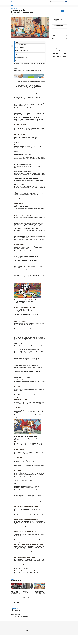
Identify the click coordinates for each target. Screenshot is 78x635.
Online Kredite (34, 5)
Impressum (27, 628)
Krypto (30, 5)
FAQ (15, 60)
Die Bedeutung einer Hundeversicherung (20, 44)
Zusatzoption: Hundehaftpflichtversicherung (21, 48)
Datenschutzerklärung (28, 626)
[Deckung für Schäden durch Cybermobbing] (16, 586)
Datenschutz (65, 633)
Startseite (26, 625)
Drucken (24, 604)
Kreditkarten (27, 5)
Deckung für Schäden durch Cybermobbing (14, 592)
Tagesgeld (42, 5)
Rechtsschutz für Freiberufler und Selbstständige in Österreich (27, 592)
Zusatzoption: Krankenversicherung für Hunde (21, 50)
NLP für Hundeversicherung (19, 54)
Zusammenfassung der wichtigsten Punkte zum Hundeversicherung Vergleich (26, 53)
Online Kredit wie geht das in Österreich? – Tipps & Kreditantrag (59, 54)
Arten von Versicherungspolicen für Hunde (21, 57)
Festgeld (23, 5)
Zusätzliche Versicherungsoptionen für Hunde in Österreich (23, 56)
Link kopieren (20, 604)
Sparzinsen (20, 5)
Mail (12, 43)
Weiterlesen (12, 598)
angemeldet (15, 616)
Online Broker (38, 5)
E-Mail (15, 604)
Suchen (66, 1)
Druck (12, 46)
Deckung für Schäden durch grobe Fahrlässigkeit (58, 25)
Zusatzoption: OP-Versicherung (19, 47)
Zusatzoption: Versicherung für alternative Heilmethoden (23, 51)
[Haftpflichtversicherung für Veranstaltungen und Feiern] (39, 586)
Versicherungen (16, 5)
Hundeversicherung (14, 8)
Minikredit (45, 5)
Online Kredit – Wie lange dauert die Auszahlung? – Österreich (59, 57)
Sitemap (26, 630)
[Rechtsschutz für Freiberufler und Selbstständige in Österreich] (27, 586)
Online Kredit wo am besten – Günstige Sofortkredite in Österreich (57, 47)
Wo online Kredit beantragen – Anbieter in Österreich (58, 50)
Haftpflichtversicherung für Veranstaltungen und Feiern (39, 592)
